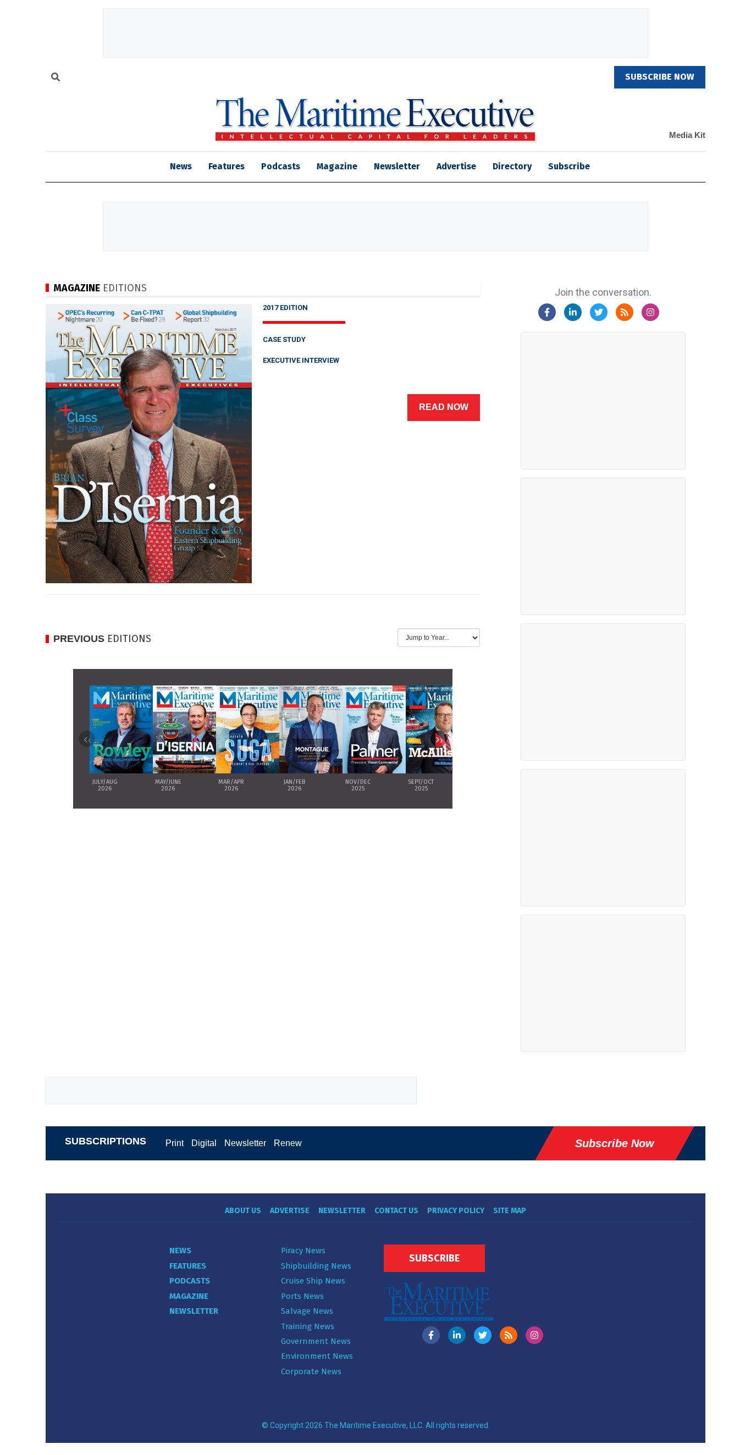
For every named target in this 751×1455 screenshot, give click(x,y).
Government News (316, 1341)
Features (226, 166)
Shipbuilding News (316, 1266)
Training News (307, 1326)
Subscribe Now (614, 1143)
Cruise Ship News (313, 1281)
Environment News (317, 1356)
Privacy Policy (455, 1210)
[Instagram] (650, 312)
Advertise (456, 166)
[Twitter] (599, 312)
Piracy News (303, 1250)
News (180, 1250)
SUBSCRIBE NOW (659, 76)
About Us (243, 1210)
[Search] (55, 78)
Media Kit (687, 135)
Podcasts (280, 166)
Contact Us (396, 1210)
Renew (288, 1143)
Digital (204, 1143)
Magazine (337, 166)
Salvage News (307, 1311)
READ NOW (443, 407)
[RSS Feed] (624, 312)
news (181, 166)
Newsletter (397, 166)
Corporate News (311, 1371)
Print (174, 1143)
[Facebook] (547, 312)
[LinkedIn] (573, 312)
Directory (512, 166)
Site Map (509, 1210)
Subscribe (569, 166)
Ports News (302, 1296)
